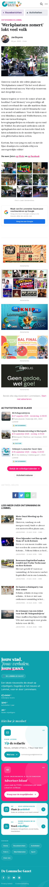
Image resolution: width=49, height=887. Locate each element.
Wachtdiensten (20, 852)
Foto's (5, 852)
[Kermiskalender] (24, 283)
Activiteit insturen (24, 475)
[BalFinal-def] (24, 347)
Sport (33, 852)
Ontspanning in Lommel (11, 20)
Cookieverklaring (22, 884)
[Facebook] (3, 878)
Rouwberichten (19, 846)
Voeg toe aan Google (24, 221)
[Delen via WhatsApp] (27, 495)
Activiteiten (35, 846)
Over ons (6, 858)
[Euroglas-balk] (24, 375)
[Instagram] (9, 878)
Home (5, 846)
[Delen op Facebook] (15, 495)
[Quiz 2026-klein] (24, 317)
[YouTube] (14, 878)
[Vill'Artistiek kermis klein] (24, 254)
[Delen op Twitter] (21, 495)
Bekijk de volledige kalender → (25, 468)
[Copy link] (34, 495)
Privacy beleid (6, 884)
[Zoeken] (41, 4)
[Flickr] (19, 878)
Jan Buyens (17, 37)
